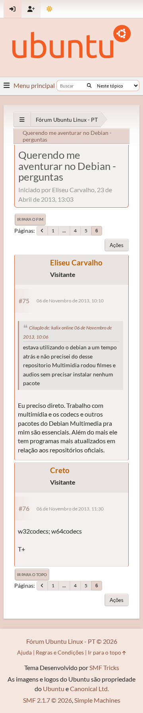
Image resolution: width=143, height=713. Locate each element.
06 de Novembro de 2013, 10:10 (70, 300)
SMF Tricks (104, 667)
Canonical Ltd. (89, 688)
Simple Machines (97, 700)
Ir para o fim (30, 219)
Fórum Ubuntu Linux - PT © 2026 (71, 641)
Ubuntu (53, 688)
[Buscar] (89, 85)
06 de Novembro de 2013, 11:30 (70, 508)
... (64, 231)
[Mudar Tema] (49, 9)
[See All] (22, 119)
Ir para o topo (32, 574)
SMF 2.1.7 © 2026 (47, 700)
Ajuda (24, 652)
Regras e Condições (60, 652)
